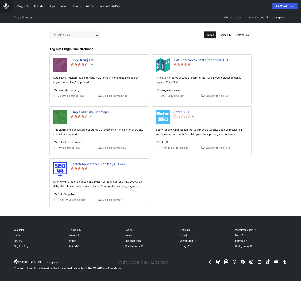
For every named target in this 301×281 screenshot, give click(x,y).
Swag (184, 246)
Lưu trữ (18, 240)
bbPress (241, 240)
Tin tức (18, 235)
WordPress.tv (134, 246)
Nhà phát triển (133, 240)
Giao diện (74, 235)
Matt (239, 235)
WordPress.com (245, 229)
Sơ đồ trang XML (83, 60)
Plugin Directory (23, 17)
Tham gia (185, 229)
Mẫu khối (74, 246)
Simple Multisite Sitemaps (90, 112)
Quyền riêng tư (22, 246)
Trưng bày (75, 229)
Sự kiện (184, 235)
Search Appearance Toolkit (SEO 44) (98, 164)
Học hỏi (129, 229)
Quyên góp (188, 240)
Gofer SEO (181, 112)
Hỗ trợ (128, 235)
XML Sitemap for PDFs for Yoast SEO (200, 60)
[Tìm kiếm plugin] (96, 34)
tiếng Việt (52, 262)
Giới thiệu (19, 229)
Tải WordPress (285, 6)
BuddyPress (243, 246)
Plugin (72, 240)
